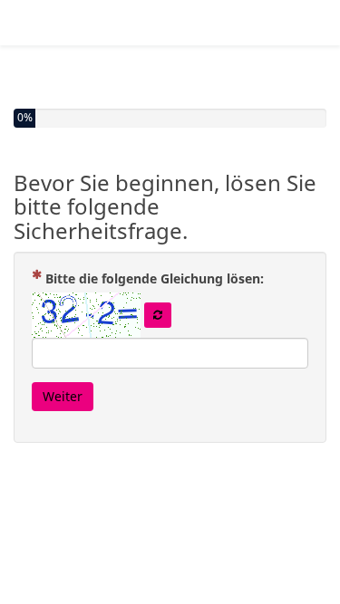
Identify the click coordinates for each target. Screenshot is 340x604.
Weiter (63, 396)
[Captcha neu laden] (157, 315)
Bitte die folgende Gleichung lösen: (161, 278)
